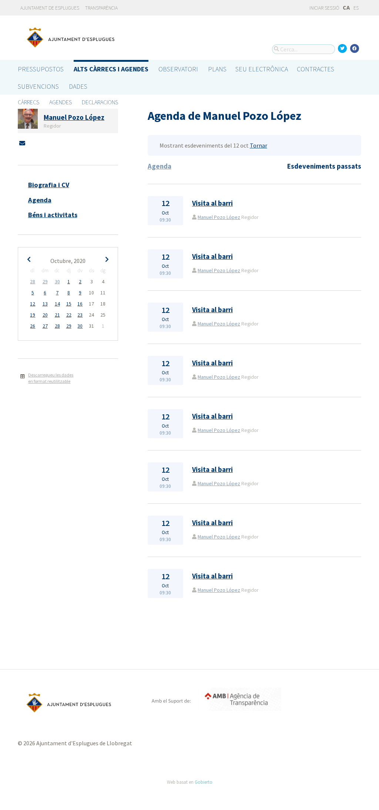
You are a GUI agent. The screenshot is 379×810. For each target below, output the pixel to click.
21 (57, 315)
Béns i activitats (52, 214)
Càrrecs (28, 102)
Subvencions (38, 86)
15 (68, 304)
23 (80, 315)
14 (57, 304)
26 (32, 326)
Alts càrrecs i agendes (111, 69)
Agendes (60, 102)
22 (68, 315)
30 (57, 282)
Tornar (258, 145)
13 (45, 304)
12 (32, 304)
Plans (217, 69)
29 (45, 282)
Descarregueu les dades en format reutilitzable (50, 378)
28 (32, 282)
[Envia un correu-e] (22, 143)
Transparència (101, 8)
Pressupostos (41, 69)
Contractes (315, 69)
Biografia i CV (48, 184)
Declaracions (100, 102)
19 (32, 315)
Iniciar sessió (323, 8)
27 (45, 326)
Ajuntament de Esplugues (49, 8)
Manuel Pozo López (219, 217)
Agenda (39, 200)
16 (80, 304)
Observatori (178, 69)
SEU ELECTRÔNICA (261, 69)
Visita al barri (212, 203)
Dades (78, 86)
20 (45, 315)
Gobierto (203, 782)
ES (356, 8)
